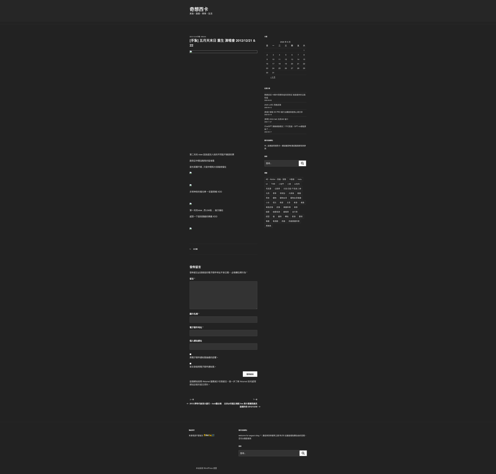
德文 (274, 202)
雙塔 (301, 216)
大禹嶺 (291, 193)
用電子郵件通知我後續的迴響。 (204, 357)
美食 (296, 207)
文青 (288, 202)
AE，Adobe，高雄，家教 (276, 179)
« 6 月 (272, 77)
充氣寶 (268, 188)
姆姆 (299, 193)
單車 (274, 193)
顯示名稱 (194, 313)
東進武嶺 (269, 207)
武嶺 (278, 207)
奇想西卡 (199, 9)
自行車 (295, 211)
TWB (273, 184)
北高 (267, 193)
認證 (267, 216)
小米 (267, 202)
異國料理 (287, 207)
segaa (203, 37)
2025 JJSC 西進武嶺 (272, 104)
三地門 (281, 184)
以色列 (297, 184)
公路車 (277, 188)
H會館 (291, 179)
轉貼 (287, 216)
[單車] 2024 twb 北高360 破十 (276, 119)
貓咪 (280, 216)
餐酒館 (275, 221)
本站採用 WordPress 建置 (206, 468)
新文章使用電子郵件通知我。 (203, 366)
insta (300, 179)
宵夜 (267, 197)
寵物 (274, 197)
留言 (192, 278)
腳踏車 (286, 211)
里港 (294, 216)
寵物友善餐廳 (295, 197)
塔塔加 (282, 193)
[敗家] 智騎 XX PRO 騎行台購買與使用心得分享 (283, 112)
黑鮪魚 (268, 225)
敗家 (281, 202)
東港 (295, 202)
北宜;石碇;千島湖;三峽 (292, 188)
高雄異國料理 (294, 221)
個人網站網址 (196, 340)
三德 (289, 184)
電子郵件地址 (196, 327)
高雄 (283, 221)
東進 (302, 202)
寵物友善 (283, 197)
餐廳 (267, 221)
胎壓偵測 (276, 211)
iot (267, 184)
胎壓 (267, 211)
